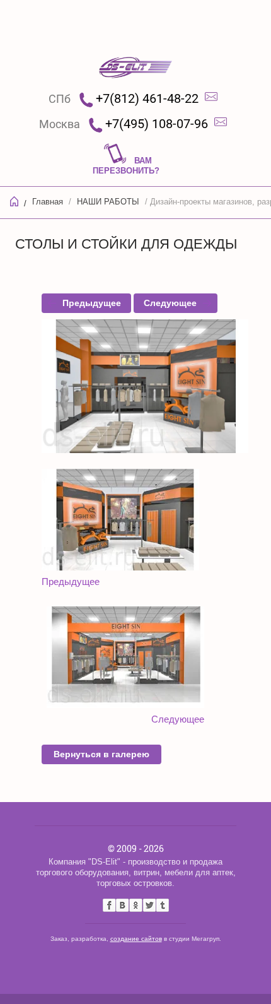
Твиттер (149, 905)
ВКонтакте (122, 905)
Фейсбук (109, 905)
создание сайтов (136, 938)
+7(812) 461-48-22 (147, 98)
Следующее (170, 303)
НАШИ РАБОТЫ (108, 201)
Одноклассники (135, 905)
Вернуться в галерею (101, 754)
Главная (47, 201)
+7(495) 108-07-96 (156, 123)
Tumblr (162, 905)
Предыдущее (91, 303)
